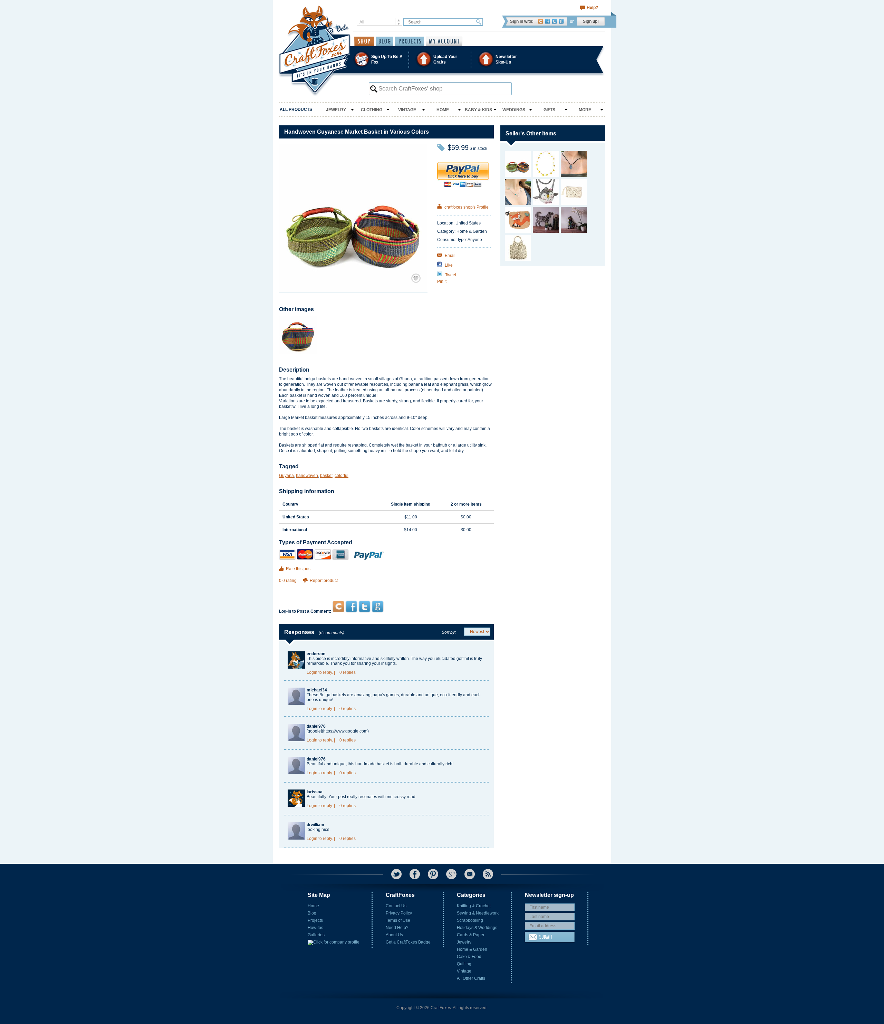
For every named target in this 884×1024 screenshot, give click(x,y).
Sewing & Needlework (478, 913)
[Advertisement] (386, 587)
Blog (312, 913)
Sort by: (449, 632)
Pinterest (433, 874)
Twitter (554, 21)
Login (312, 672)
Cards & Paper (470, 934)
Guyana (286, 475)
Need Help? (397, 927)
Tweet (450, 274)
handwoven (307, 475)
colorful (341, 475)
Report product (324, 580)
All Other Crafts (471, 978)
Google (561, 21)
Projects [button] (409, 41)
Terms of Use (398, 920)
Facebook (547, 21)
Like (448, 265)
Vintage (407, 109)
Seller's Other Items (531, 133)
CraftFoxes (540, 21)
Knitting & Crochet (474, 905)
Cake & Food (469, 956)
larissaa (315, 791)
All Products (296, 109)
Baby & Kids (478, 109)
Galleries (316, 934)
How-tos (315, 927)
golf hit (463, 658)
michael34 (317, 690)
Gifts (549, 109)
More (585, 109)
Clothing (371, 109)
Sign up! (591, 21)
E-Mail (469, 874)
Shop (364, 41)
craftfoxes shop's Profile (466, 207)
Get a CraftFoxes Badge (408, 942)
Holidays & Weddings (477, 927)
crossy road (404, 796)
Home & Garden (472, 949)
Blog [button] (384, 41)
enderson (316, 653)
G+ (451, 874)
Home (442, 109)
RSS (488, 874)
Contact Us (396, 905)
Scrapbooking (470, 920)
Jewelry (336, 109)
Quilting (464, 963)
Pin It (441, 281)
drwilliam (315, 824)
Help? (592, 7)
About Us (394, 934)
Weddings (513, 109)
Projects (315, 920)
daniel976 (316, 726)
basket (326, 475)
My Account (444, 41)
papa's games (386, 694)
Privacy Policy (399, 913)
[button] (441, 59)
